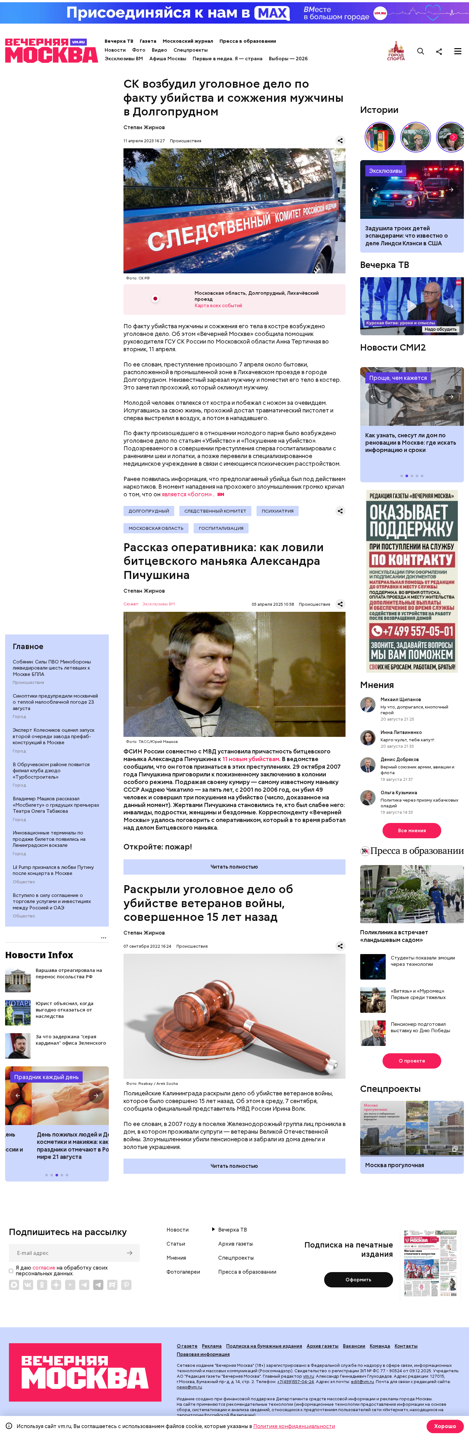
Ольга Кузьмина (400, 792)
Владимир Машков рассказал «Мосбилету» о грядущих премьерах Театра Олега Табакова (56, 805)
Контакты (406, 1346)
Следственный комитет (215, 511)
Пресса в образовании (248, 41)
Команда (380, 1346)
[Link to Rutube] (112, 1285)
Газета (148, 41)
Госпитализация (221, 528)
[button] (18, 1095)
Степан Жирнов (144, 127)
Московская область (156, 528)
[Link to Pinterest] (126, 1285)
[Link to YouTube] (70, 1285)
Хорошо (445, 1426)
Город (19, 717)
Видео (159, 50)
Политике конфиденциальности (294, 1426)
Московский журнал (188, 41)
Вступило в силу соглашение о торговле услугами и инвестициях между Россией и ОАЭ (52, 901)
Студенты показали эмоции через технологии (423, 961)
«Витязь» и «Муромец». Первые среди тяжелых (418, 995)
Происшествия (28, 682)
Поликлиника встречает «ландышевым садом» (394, 936)
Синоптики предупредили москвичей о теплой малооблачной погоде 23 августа (55, 702)
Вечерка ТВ (119, 41)
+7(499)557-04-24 (295, 1381)
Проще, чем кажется (398, 377)
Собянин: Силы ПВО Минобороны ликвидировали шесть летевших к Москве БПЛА (52, 668)
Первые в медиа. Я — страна (228, 59)
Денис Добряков (400, 759)
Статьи (176, 1244)
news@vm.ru (189, 1387)
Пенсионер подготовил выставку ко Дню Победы (420, 1028)
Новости (115, 50)
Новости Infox (39, 954)
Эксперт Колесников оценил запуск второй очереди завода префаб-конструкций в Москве (53, 736)
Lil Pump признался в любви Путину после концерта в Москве (53, 870)
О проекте (412, 1061)
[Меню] (458, 51)
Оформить (358, 1280)
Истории (379, 109)
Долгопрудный (149, 511)
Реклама (212, 1346)
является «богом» (187, 494)
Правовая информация (203, 1354)
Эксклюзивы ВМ (124, 59)
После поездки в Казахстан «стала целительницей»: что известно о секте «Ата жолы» (407, 236)
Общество (24, 882)
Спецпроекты (191, 50)
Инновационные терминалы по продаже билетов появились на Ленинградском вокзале (49, 839)
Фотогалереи (183, 1272)
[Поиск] (421, 51)
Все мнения (412, 831)
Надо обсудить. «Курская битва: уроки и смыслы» (412, 306)
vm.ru (308, 1376)
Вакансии (354, 1346)
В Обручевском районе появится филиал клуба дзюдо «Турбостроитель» (51, 770)
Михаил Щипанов (401, 699)
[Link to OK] (42, 1285)
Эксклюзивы (385, 170)
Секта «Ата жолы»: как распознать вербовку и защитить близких (412, 189)
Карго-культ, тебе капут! (407, 740)
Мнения (377, 684)
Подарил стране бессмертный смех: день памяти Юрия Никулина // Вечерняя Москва (416, 137)
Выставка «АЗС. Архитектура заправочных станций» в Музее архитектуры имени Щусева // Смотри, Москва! (380, 137)
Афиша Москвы (167, 59)
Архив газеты (235, 1244)
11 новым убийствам (250, 759)
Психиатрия (278, 511)
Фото (138, 50)
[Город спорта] (396, 51)
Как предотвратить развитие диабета (412, 396)
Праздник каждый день (46, 1077)
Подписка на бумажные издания (264, 1346)
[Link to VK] (28, 1285)
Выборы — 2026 (288, 59)
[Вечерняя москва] (85, 1372)
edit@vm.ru (362, 1381)
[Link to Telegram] (84, 1285)
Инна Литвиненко (401, 732)
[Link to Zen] (56, 1285)
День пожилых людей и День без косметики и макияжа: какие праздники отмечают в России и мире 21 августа (56, 1145)
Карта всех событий (218, 306)
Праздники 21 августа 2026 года (57, 1095)
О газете (187, 1346)
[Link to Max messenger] (14, 1285)
